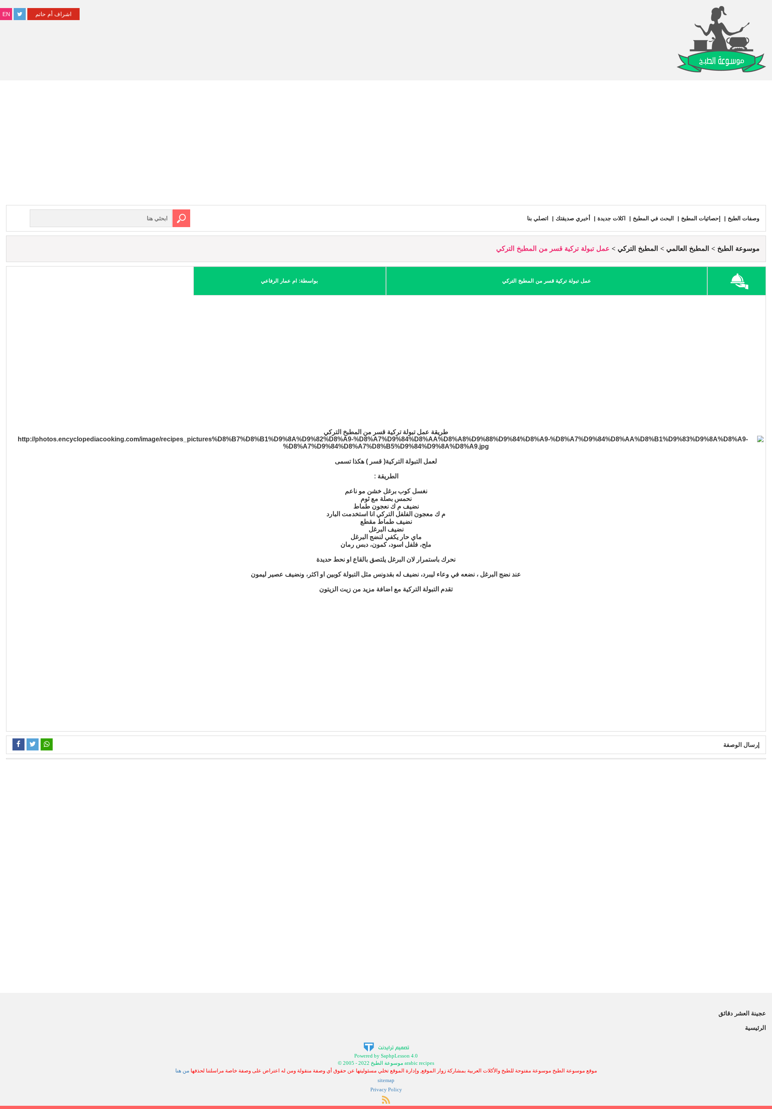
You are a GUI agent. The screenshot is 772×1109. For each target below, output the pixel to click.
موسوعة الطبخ (738, 248)
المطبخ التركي (638, 248)
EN (6, 14)
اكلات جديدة (611, 218)
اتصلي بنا (537, 218)
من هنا (182, 1071)
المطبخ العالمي (687, 248)
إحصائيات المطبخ (701, 218)
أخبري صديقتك (573, 218)
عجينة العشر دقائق (742, 1013)
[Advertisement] (386, 144)
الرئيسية (755, 1027)
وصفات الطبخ (744, 218)
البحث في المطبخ (653, 218)
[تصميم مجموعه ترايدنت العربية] (386, 1046)
